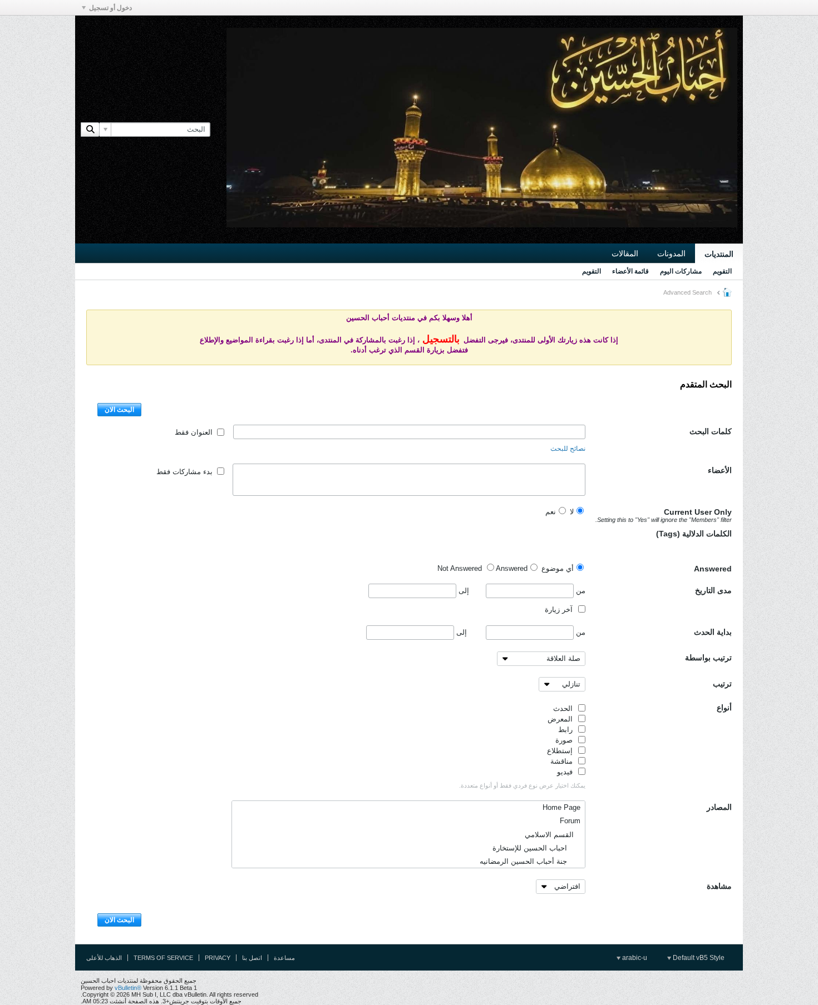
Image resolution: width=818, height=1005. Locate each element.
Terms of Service (163, 957)
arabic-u (633, 958)
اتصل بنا (252, 957)
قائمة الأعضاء (630, 271)
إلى (462, 590)
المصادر (719, 807)
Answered (713, 568)
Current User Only (663, 515)
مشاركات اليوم (681, 271)
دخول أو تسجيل (110, 8)
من (579, 590)
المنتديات (718, 254)
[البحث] (90, 129)
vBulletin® (128, 987)
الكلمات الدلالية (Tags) (694, 533)
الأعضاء (720, 470)
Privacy (217, 957)
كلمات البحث (710, 431)
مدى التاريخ (713, 590)
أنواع (724, 707)
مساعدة (284, 957)
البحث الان (119, 410)
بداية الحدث (713, 632)
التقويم (722, 271)
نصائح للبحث (567, 448)
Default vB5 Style (698, 958)
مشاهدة (719, 886)
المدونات (671, 253)
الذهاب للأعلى (104, 957)
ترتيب (722, 683)
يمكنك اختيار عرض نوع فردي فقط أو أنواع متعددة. (522, 785)
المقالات (625, 253)
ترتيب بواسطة (708, 657)
